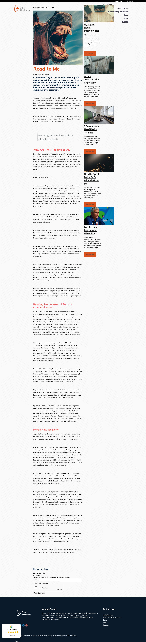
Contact (125, 22)
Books (126, 15)
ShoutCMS (73, 635)
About (126, 18)
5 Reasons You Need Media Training (91, 129)
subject (35, 579)
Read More (90, 54)
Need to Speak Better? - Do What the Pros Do (92, 178)
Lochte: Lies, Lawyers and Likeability (90, 230)
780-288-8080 (118, 1)
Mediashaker (63, 635)
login (17, 641)
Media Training (122, 8)
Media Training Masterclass (118, 12)
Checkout (130, 1)
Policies (50, 635)
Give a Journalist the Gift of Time (91, 79)
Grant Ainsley (107, 4)
